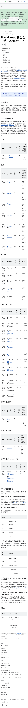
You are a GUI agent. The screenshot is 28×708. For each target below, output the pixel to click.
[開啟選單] (2, 1)
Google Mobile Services (6, 690)
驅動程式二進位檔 (5, 657)
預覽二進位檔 (4, 652)
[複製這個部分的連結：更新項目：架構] (12, 402)
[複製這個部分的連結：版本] (6, 608)
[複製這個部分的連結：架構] (5, 139)
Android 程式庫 (4, 645)
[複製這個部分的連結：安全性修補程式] (14, 118)
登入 (25, 1)
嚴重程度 (11, 125)
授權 (19, 699)
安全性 (10, 31)
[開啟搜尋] (19, 2)
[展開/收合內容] (11, 49)
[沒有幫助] (12, 34)
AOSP (2, 31)
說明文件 (3, 6)
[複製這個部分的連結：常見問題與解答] (14, 489)
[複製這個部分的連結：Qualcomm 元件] (13, 305)
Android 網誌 (4, 667)
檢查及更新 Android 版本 (20, 78)
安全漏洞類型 (4, 125)
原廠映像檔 (3, 655)
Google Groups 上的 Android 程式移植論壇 (11, 677)
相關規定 (3, 648)
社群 (10, 699)
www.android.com (5, 687)
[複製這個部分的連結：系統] (5, 165)
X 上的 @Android (5, 663)
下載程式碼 (3, 650)
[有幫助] (10, 34)
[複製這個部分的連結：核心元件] (8, 255)
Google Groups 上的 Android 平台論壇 (10, 672)
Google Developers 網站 (20, 588)
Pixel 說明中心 (4, 685)
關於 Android (4, 699)
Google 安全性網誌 (5, 670)
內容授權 (19, 633)
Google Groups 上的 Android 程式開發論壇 (11, 674)
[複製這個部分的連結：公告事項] (9, 102)
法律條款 (14, 699)
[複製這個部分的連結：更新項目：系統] (12, 430)
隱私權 (22, 699)
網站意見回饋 (5, 702)
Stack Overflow (4, 692)
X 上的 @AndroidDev (6, 665)
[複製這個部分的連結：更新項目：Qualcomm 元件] (20, 459)
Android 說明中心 (5, 683)
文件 (6, 31)
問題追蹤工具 (4, 694)
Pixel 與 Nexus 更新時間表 (19, 503)
